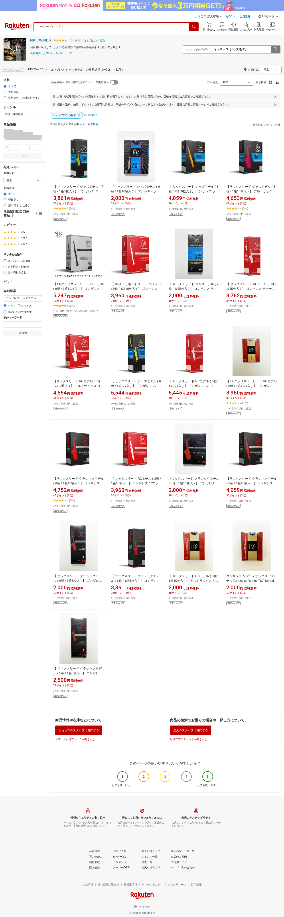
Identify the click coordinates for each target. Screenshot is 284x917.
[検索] (194, 26)
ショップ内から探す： (198, 49)
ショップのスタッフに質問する (79, 730)
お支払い (48, 53)
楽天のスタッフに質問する (190, 730)
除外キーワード (13, 317)
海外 (16, 167)
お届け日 (9, 188)
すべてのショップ (13, 69)
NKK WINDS (40, 40)
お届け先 (9, 173)
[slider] (3, 140)
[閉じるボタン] (275, 96)
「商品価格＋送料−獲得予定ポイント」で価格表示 (79, 82)
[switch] (39, 213)
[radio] (5, 86)
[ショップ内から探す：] (275, 49)
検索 (24, 155)
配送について (64, 53)
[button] (268, 16)
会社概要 (35, 53)
